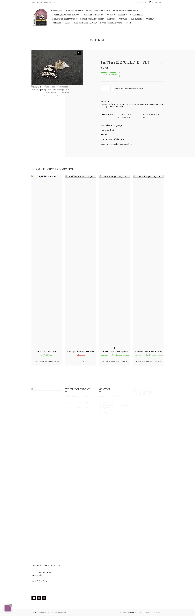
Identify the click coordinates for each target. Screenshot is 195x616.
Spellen (121, 15)
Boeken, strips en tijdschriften (66, 11)
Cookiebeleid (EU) (39, 581)
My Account (141, 2)
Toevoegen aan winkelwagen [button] (46, 361)
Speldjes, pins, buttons (112, 107)
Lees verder (80, 361)
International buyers (111, 23)
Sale (67, 23)
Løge (34, 613)
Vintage (123, 19)
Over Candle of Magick (85, 23)
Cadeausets (136, 19)
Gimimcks (56, 23)
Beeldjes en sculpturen (63, 19)
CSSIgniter (135, 613)
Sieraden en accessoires (124, 11)
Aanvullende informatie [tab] (125, 116)
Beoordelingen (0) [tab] (151, 116)
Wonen (110, 15)
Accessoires (119, 104)
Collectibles (136, 15)
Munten (111, 19)
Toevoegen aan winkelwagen (129, 88)
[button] (79, 53)
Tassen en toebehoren (97, 11)
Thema (149, 19)
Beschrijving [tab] (107, 115)
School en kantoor (92, 15)
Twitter (39, 598)
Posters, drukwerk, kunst (65, 15)
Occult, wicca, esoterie (91, 19)
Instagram (44, 598)
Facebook (33, 598)
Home (128, 23)
